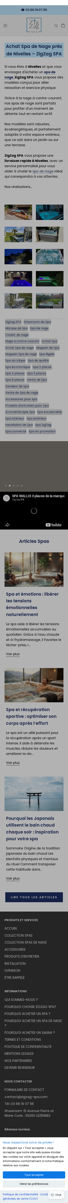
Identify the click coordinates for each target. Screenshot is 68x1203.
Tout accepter (34, 1175)
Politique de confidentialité (20, 1194)
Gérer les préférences (34, 1184)
